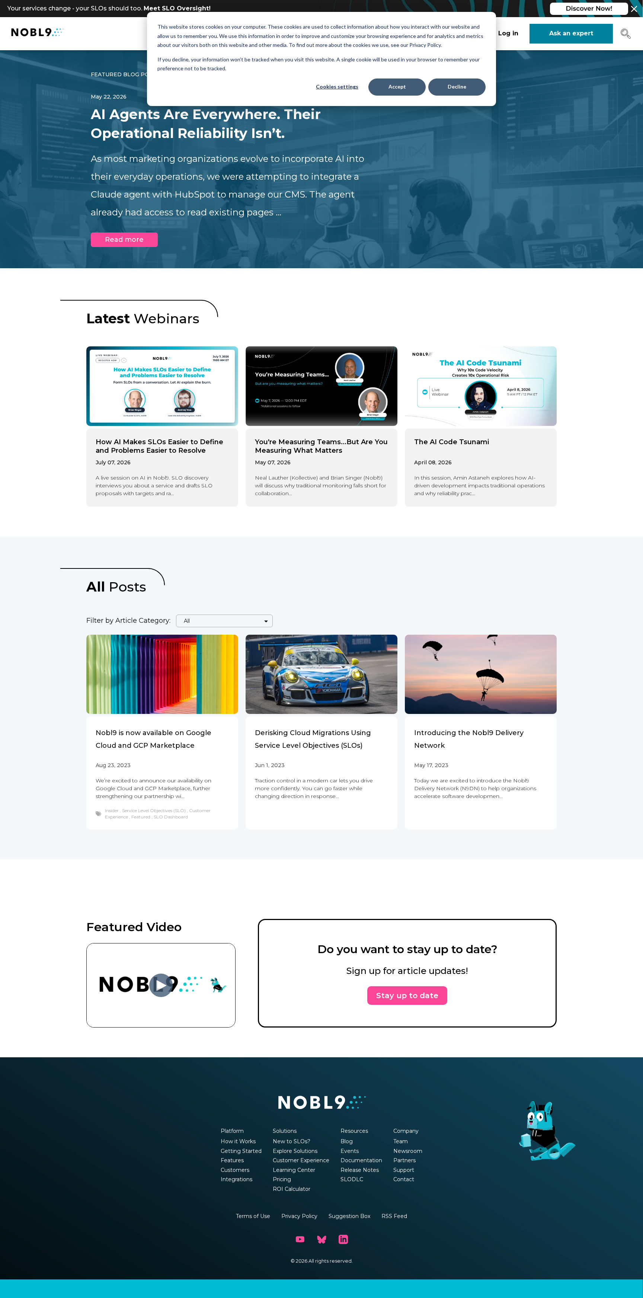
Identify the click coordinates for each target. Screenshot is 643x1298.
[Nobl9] (37, 34)
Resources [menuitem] (354, 1131)
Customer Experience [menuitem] (301, 1160)
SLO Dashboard (171, 817)
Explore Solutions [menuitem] (295, 1151)
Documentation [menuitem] (361, 1160)
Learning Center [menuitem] (294, 1170)
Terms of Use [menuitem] (253, 1216)
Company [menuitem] (406, 1131)
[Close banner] (634, 9)
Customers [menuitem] (235, 1170)
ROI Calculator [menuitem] (291, 1189)
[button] (626, 36)
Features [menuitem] (232, 1160)
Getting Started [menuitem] (241, 1151)
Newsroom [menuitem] (407, 1151)
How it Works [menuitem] (238, 1141)
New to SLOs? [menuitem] (291, 1141)
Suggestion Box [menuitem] (349, 1216)
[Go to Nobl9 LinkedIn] (343, 1239)
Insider (112, 810)
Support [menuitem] (403, 1170)
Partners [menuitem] (404, 1160)
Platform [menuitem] (232, 1131)
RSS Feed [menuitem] (394, 1216)
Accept (397, 86)
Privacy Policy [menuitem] (299, 1216)
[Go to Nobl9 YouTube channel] (300, 1239)
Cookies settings (337, 86)
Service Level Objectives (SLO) (154, 810)
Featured (141, 817)
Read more (124, 239)
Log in (508, 33)
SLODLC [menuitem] (351, 1179)
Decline (457, 86)
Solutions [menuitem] (285, 1131)
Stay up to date (407, 995)
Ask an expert (571, 33)
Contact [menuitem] (403, 1179)
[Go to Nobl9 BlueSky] (321, 1239)
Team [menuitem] (400, 1141)
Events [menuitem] (349, 1151)
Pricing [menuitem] (282, 1179)
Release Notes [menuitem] (359, 1170)
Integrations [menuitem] (236, 1179)
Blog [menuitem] (346, 1141)
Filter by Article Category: (128, 620)
